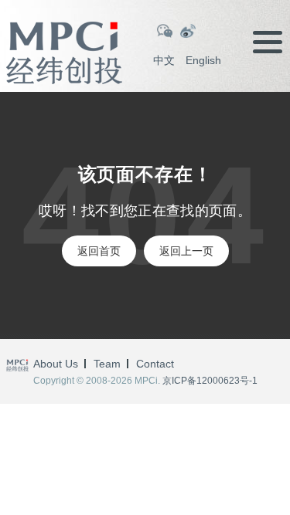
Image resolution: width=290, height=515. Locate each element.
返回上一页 (186, 251)
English (203, 60)
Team (107, 363)
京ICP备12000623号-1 (210, 380)
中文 (164, 60)
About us (55, 363)
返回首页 (99, 251)
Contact (155, 363)
